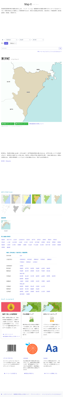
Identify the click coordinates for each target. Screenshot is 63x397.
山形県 (43, 268)
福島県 (48, 268)
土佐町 (20, 242)
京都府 (27, 281)
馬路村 (3, 244)
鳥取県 (21, 286)
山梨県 (43, 276)
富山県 (27, 276)
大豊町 (24, 244)
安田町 (43, 242)
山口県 (43, 286)
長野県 (48, 276)
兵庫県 (32, 281)
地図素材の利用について (37, 123)
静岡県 (21, 278)
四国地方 (28, 262)
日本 (21, 255)
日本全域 (8, 255)
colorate (25, 358)
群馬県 (32, 271)
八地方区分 (9, 259)
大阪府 (21, 281)
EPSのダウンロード (22, 123)
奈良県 (37, 281)
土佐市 (15, 239)
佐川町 (42, 244)
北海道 (21, 265)
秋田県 (32, 268)
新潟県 (21, 276)
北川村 (31, 242)
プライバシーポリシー (36, 394)
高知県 (37, 289)
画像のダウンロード (8, 123)
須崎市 (44, 239)
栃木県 (27, 271)
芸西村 (59, 242)
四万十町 (48, 244)
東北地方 (29, 259)
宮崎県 (48, 291)
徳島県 (21, 289)
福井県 (37, 276)
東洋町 (48, 242)
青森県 (21, 268)
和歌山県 (22, 283)
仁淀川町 (14, 242)
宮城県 (37, 268)
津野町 (3, 247)
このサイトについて (8, 334)
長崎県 (32, 291)
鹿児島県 (22, 294)
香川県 (27, 289)
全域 (6, 43)
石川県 (32, 276)
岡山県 (32, 286)
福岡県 (21, 291)
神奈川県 (22, 273)
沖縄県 (28, 294)
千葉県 (43, 271)
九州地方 (35, 262)
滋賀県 (48, 281)
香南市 (49, 239)
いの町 (8, 242)
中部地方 (42, 259)
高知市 (3, 242)
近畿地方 (49, 259)
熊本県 (37, 291)
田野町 (54, 242)
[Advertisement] (31, 26)
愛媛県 (32, 289)
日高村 (54, 244)
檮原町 (59, 244)
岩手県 (27, 268)
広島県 (37, 286)
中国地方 (22, 262)
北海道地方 (23, 259)
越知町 (8, 247)
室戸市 (33, 239)
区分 (2, 43)
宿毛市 (39, 239)
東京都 (48, 271)
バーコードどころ (7, 358)
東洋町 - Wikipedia (6, 161)
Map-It (28, 4)
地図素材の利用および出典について (12, 336)
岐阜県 (53, 276)
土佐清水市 (22, 239)
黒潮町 (19, 244)
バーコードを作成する (11, 373)
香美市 (55, 239)
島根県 (27, 286)
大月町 (14, 244)
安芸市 (28, 239)
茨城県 (21, 271)
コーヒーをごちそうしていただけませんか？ (50, 51)
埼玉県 (37, 271)
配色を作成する (29, 373)
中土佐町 (36, 244)
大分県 (43, 291)
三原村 (8, 244)
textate (45, 358)
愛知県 (27, 278)
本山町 (30, 244)
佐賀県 (27, 291)
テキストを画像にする (51, 373)
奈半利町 (37, 242)
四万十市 (9, 239)
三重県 (43, 281)
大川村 (26, 242)
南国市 (3, 239)
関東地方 (36, 259)
